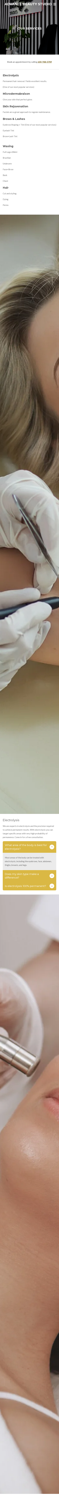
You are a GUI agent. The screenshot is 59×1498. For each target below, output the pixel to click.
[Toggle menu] (55, 4)
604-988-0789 (45, 62)
